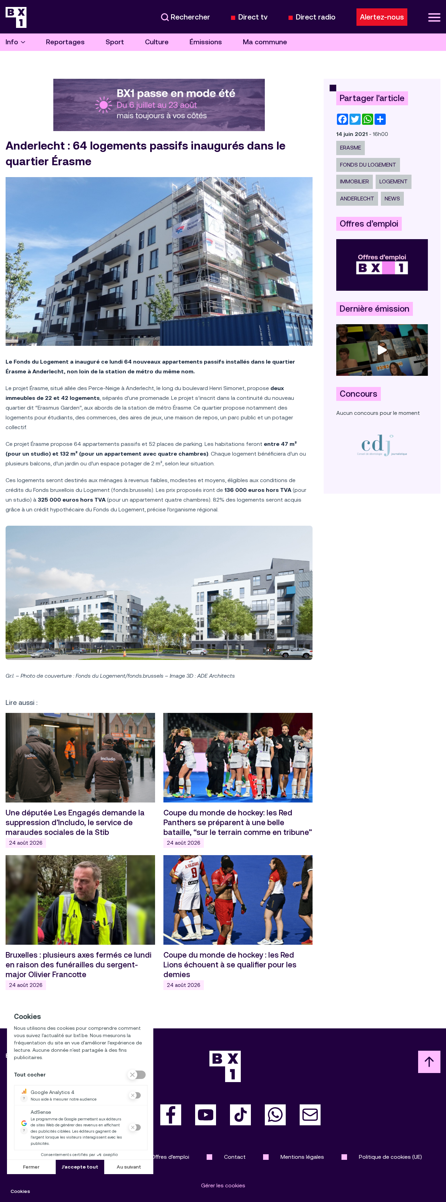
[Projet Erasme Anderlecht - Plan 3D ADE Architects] (159, 593)
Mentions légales (302, 1157)
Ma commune (265, 42)
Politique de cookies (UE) (390, 1157)
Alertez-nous (382, 17)
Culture (157, 42)
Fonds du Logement (368, 165)
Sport (115, 42)
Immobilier (354, 181)
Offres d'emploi (170, 1157)
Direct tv (253, 17)
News (392, 199)
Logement (393, 181)
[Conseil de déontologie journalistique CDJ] (382, 445)
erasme (350, 148)
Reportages (65, 42)
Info (12, 42)
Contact (235, 1157)
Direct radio (316, 17)
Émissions (206, 42)
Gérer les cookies (223, 1185)
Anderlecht (357, 199)
